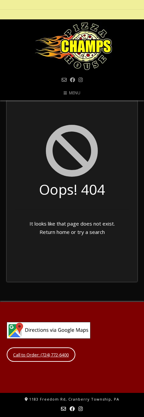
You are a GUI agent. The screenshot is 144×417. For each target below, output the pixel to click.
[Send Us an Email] (64, 79)
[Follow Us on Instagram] (80, 79)
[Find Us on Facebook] (72, 79)
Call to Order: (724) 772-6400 (41, 355)
